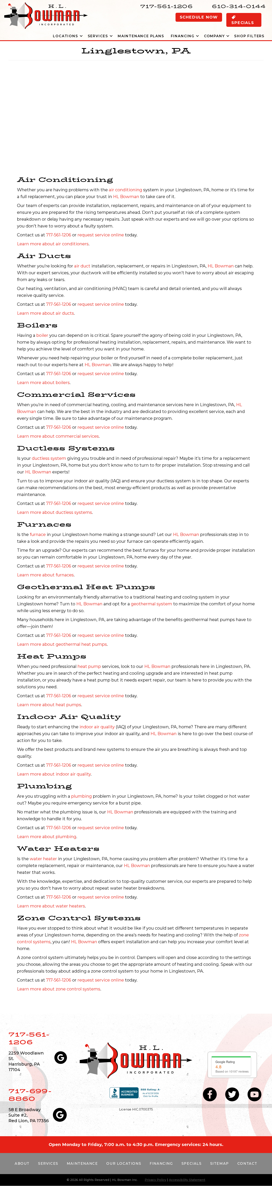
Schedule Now (199, 17)
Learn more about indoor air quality (54, 774)
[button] (81, 36)
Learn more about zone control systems (58, 989)
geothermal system (151, 603)
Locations (65, 36)
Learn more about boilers (43, 382)
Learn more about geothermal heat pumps (62, 644)
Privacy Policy (155, 1180)
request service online (101, 234)
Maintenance (82, 1164)
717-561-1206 (166, 6)
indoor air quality (97, 726)
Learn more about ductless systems (54, 512)
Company (214, 36)
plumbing (81, 796)
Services (98, 36)
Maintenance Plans (141, 36)
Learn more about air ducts (45, 313)
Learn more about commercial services (58, 436)
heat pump (89, 666)
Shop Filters (249, 36)
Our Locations (123, 1164)
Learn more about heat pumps (49, 704)
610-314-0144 (239, 6)
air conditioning (125, 189)
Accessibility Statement (187, 1180)
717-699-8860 (29, 1095)
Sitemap (219, 1164)
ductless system (49, 458)
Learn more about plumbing (46, 836)
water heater (43, 858)
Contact (247, 1164)
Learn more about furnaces (45, 574)
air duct (82, 266)
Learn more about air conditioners (53, 243)
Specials (191, 1164)
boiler (42, 335)
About (22, 1164)
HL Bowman (126, 196)
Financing (182, 36)
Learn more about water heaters (51, 906)
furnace (38, 534)
